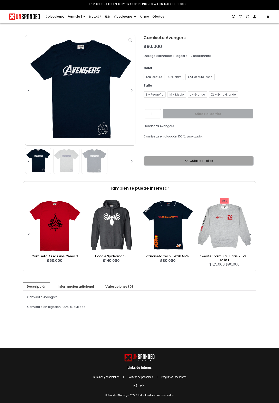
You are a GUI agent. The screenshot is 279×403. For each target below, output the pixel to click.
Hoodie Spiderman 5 (111, 256)
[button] (28, 90)
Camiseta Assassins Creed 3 (54, 256)
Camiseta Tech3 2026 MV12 (168, 256)
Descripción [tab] (36, 286)
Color (148, 68)
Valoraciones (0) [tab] (119, 286)
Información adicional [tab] (76, 286)
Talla (148, 85)
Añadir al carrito (208, 114)
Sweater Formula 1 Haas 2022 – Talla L (224, 258)
